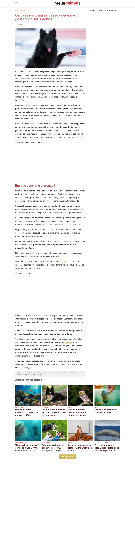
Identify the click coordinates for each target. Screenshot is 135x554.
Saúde (70, 443)
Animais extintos (101, 443)
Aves (70, 407)
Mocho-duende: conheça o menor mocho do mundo (77, 412)
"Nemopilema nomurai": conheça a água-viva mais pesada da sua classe (27, 448)
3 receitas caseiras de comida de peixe (105, 411)
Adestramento (20, 10)
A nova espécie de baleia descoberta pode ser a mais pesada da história (106, 448)
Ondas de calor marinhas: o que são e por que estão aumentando (26, 412)
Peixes (96, 407)
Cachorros (46, 407)
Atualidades (19, 407)
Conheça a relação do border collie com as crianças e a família (53, 448)
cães (63, 124)
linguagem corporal (45, 93)
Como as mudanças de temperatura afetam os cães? (80, 448)
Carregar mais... (67, 457)
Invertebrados (21, 443)
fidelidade (74, 201)
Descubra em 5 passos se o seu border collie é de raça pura (54, 412)
